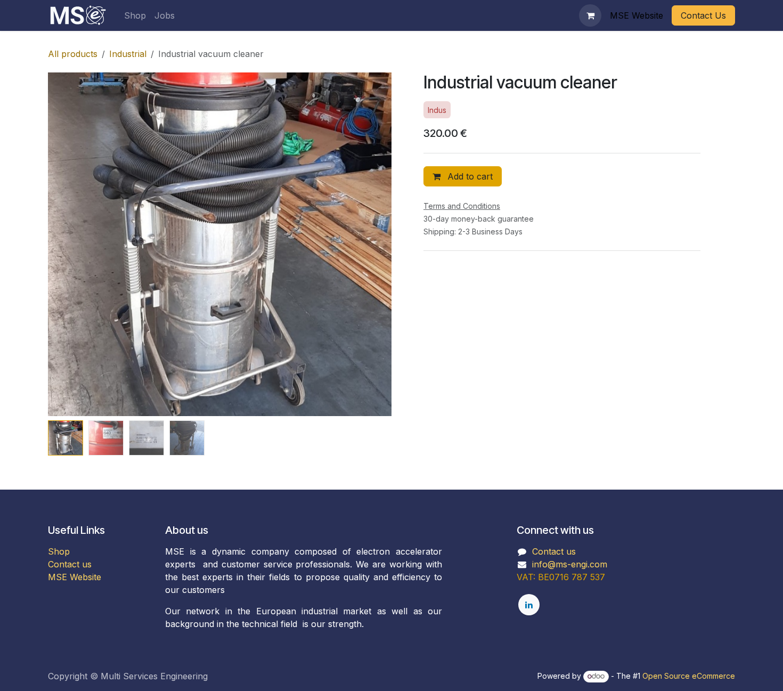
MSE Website (74, 577)
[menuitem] (135, 15)
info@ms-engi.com (569, 564)
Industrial (127, 53)
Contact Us (703, 15)
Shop (59, 551)
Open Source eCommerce (688, 675)
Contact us (70, 564)
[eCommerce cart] (590, 15)
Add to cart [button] (469, 176)
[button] (65, 244)
